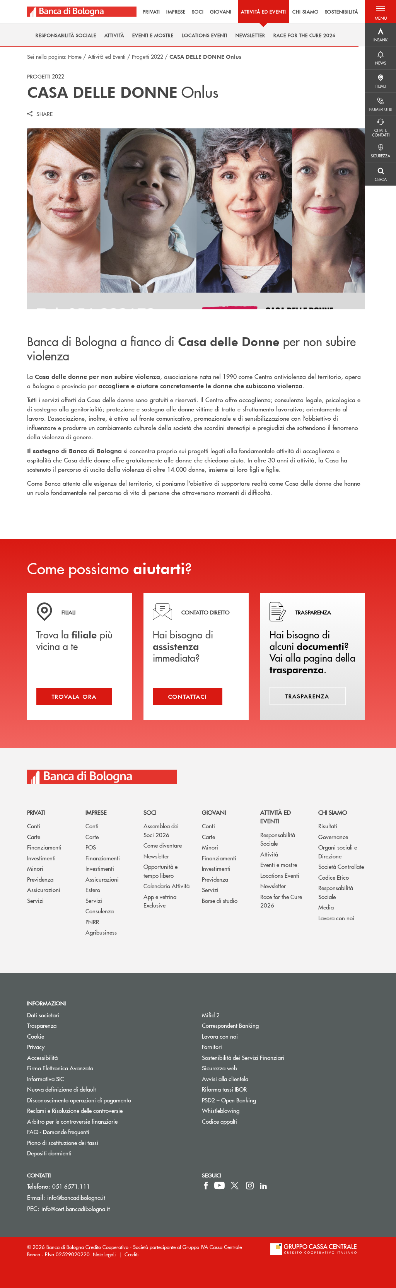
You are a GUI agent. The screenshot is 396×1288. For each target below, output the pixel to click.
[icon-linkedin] (263, 1185)
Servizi (35, 900)
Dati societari (43, 1015)
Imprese (96, 812)
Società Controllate (341, 866)
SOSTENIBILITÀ (341, 12)
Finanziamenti (44, 847)
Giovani (214, 812)
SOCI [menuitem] (198, 12)
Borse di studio (219, 900)
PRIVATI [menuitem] (151, 12)
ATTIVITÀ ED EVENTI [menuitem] (263, 12)
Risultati (327, 826)
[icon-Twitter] (235, 1185)
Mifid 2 (211, 1015)
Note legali (104, 1254)
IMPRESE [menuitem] (176, 12)
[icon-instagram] (250, 1185)
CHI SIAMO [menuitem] (305, 12)
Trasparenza (41, 1025)
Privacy (35, 1046)
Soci (149, 812)
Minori (35, 868)
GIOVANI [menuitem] (221, 12)
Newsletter (156, 856)
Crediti (131, 1254)
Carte (33, 837)
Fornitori (212, 1046)
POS (90, 847)
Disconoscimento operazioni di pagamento (79, 1100)
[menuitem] (65, 35)
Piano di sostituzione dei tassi (92, 1142)
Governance (333, 837)
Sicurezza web (219, 1068)
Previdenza (40, 879)
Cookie (35, 1036)
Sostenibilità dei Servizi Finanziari (243, 1057)
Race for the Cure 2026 (281, 900)
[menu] (251, 11)
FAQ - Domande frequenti (58, 1132)
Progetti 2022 (147, 56)
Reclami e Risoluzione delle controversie (75, 1110)
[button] (380, 11)
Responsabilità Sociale (277, 839)
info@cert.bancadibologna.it (75, 1208)
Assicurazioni (43, 889)
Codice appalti (219, 1121)
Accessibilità (42, 1057)
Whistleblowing (220, 1110)
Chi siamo (332, 812)
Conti (33, 826)
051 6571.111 (71, 1186)
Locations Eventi (279, 875)
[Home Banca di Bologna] (82, 11)
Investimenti (41, 858)
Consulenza (99, 911)
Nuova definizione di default (61, 1089)
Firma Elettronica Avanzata (60, 1068)
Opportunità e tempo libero (160, 870)
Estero (92, 889)
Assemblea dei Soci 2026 (161, 830)
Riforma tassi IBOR (224, 1089)
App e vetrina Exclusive (159, 900)
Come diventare (162, 845)
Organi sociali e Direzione (337, 851)
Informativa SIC (45, 1079)
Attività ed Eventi (107, 56)
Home (75, 56)
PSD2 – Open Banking (258, 1100)
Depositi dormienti (49, 1153)
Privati (36, 812)
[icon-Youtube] (219, 1185)
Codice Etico (333, 877)
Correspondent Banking (230, 1025)
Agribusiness (101, 932)
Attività (269, 854)
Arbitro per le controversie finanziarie (101, 1121)
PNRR (92, 922)
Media (326, 907)
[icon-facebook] (206, 1185)
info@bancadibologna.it (76, 1197)
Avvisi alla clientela (225, 1079)
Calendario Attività (166, 886)
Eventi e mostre (278, 864)
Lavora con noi (336, 918)
